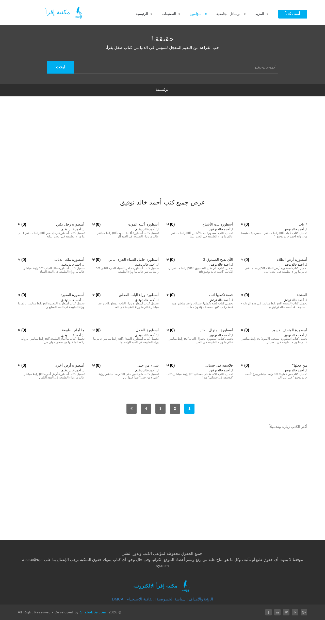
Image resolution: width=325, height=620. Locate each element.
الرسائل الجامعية (228, 14)
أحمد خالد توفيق (294, 229)
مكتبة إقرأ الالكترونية (156, 586)
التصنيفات (169, 14)
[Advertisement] (162, 159)
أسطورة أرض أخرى (69, 365)
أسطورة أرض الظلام (292, 259)
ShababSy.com (93, 612)
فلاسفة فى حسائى (219, 365)
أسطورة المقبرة (72, 295)
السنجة (302, 295)
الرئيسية (142, 14)
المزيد (259, 14)
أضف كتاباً (292, 14)
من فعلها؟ (299, 365)
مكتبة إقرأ (58, 12)
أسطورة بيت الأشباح (217, 224)
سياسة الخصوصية (171, 599)
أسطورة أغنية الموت (143, 224)
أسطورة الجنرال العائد (216, 330)
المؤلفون (196, 14)
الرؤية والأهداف (201, 599)
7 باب (303, 224)
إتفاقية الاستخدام (140, 599)
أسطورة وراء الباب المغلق (139, 295)
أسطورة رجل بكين (70, 224)
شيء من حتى (148, 365)
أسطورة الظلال (147, 330)
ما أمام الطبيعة (73, 330)
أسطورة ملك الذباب (69, 259)
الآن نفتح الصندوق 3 (218, 259)
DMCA (117, 599)
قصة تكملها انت (221, 295)
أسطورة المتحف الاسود (289, 330)
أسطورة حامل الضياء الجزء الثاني (133, 259)
